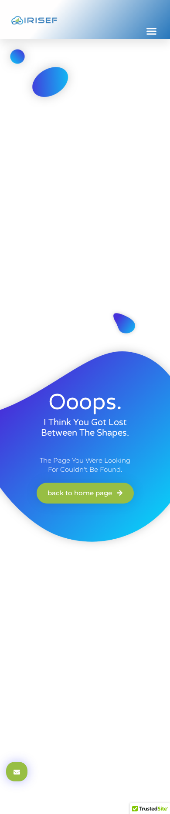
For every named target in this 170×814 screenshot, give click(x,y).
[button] (151, 31)
